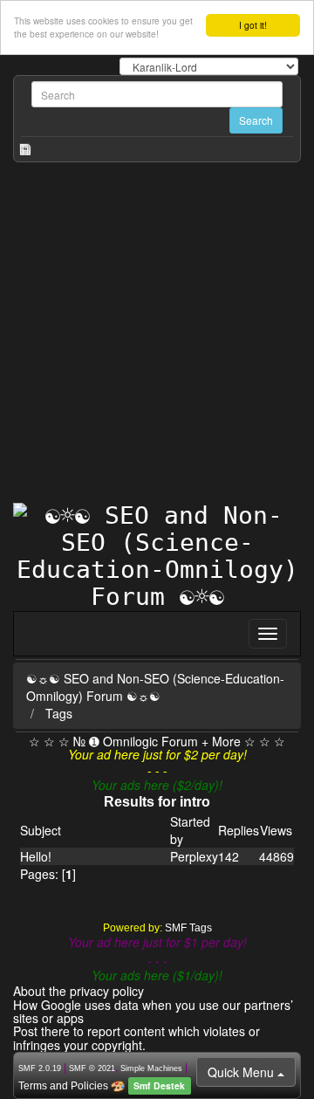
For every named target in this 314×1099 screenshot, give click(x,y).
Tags (58, 713)
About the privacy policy (78, 990)
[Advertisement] (157, 337)
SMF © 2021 (92, 1068)
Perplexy (194, 856)
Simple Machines (151, 1068)
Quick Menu (242, 1072)
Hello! (35, 856)
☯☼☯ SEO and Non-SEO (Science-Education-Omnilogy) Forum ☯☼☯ (155, 687)
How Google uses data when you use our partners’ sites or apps (153, 1011)
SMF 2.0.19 (39, 1068)
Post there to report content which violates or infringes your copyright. (136, 1037)
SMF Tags (188, 928)
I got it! (253, 24)
